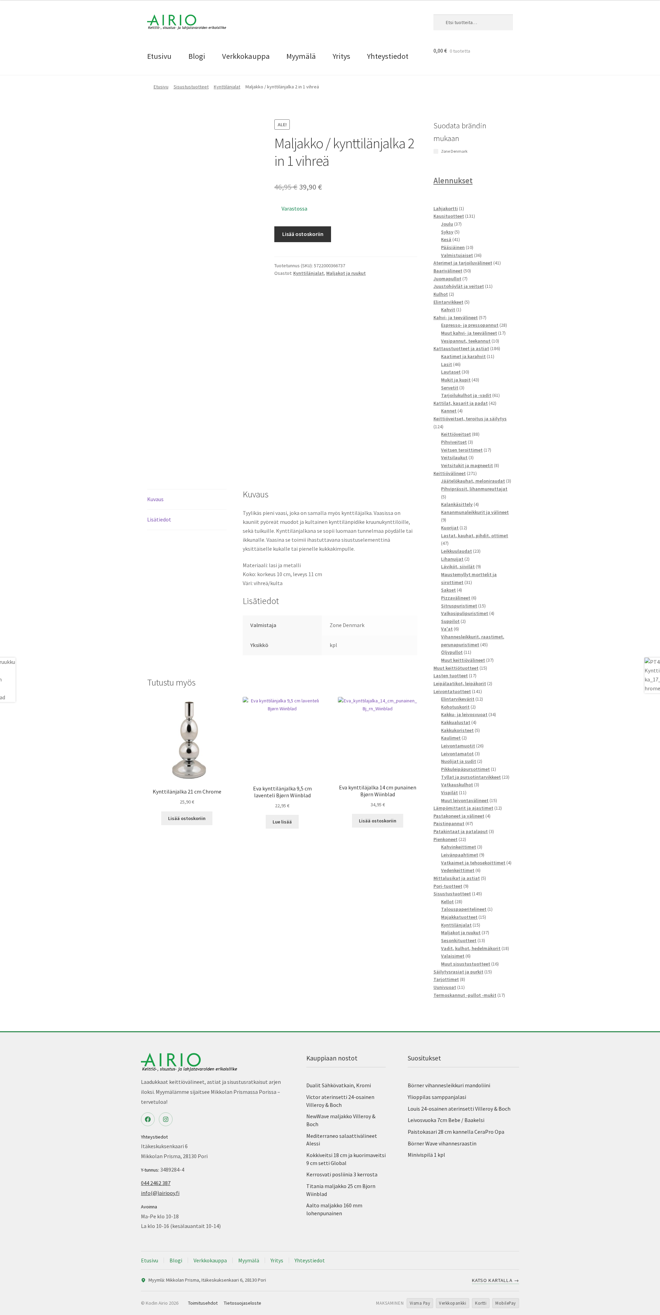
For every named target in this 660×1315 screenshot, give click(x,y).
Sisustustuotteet (191, 87)
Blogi (196, 56)
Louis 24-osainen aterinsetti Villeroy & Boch (459, 1108)
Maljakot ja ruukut (346, 273)
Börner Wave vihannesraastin (442, 1143)
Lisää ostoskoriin (302, 233)
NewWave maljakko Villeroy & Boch (340, 1120)
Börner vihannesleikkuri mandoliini (449, 1085)
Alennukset (453, 180)
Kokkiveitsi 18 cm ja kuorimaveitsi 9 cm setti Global (346, 1159)
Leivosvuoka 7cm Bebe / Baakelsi (446, 1120)
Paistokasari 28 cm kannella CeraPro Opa (456, 1131)
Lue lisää (282, 822)
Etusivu (159, 56)
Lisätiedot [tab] (159, 519)
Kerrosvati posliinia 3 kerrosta (341, 1174)
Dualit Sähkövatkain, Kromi (338, 1085)
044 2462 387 (155, 1182)
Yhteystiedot (387, 56)
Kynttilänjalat (227, 87)
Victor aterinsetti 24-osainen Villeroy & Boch (340, 1100)
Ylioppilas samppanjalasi (437, 1096)
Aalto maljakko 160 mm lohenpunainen (334, 1209)
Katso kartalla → (495, 1280)
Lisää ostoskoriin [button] (187, 818)
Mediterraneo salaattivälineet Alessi (341, 1139)
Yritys (341, 56)
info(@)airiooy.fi (160, 1192)
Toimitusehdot (203, 1303)
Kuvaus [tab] (155, 499)
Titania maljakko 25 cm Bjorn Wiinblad (340, 1190)
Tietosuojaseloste (242, 1303)
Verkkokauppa (246, 56)
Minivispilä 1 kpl (426, 1154)
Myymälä (301, 56)
